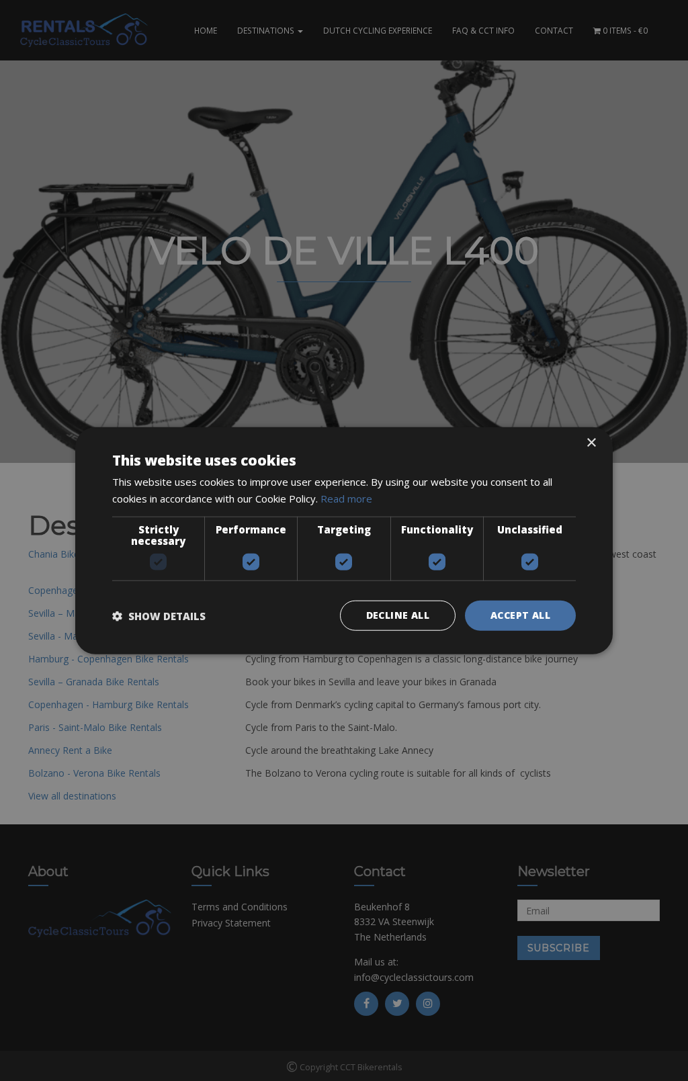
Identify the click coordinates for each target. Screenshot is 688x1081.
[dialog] (344, 540)
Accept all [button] (520, 615)
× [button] (591, 442)
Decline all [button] (397, 615)
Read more (346, 498)
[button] (159, 615)
